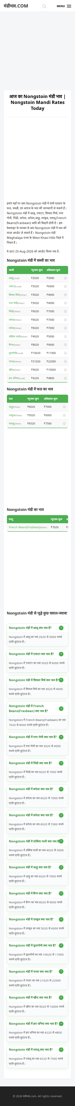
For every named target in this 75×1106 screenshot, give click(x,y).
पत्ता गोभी (13, 303)
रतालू (11, 423)
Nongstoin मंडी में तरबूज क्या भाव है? (31, 919)
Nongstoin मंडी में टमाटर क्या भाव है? (31, 654)
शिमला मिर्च (14, 294)
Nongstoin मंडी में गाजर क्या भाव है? (30, 971)
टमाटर (12, 286)
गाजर (11, 361)
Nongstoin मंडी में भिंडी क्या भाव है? (30, 763)
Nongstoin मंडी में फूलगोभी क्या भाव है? (32, 945)
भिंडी (11, 311)
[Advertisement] (37, 49)
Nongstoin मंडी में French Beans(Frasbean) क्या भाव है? (28, 708)
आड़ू (11, 407)
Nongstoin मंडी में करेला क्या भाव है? (31, 789)
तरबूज (12, 415)
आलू (11, 278)
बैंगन (11, 344)
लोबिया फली (14, 336)
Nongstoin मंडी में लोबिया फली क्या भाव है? (34, 841)
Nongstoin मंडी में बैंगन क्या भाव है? (30, 893)
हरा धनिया (13, 378)
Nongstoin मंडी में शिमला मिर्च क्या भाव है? (34, 680)
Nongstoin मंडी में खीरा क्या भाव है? (30, 997)
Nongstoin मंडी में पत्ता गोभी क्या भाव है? (33, 737)
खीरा (11, 369)
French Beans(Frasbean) (24, 527)
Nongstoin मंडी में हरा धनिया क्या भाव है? (33, 1023)
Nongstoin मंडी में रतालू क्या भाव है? (31, 1049)
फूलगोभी (13, 353)
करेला (11, 319)
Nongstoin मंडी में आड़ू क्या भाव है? (30, 867)
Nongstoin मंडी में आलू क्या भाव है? (30, 628)
